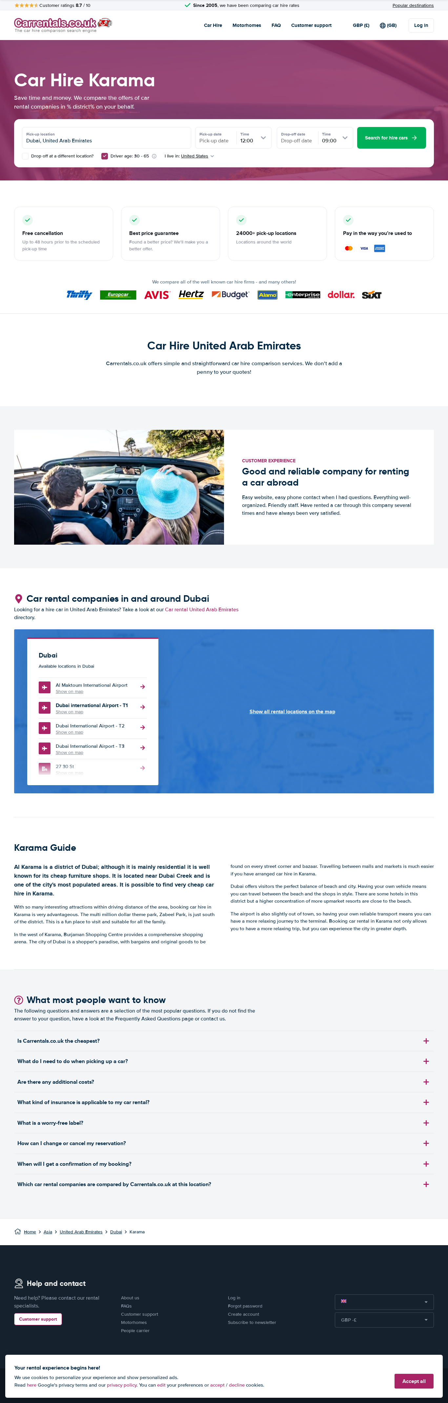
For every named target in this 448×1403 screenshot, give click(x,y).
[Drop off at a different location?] (25, 156)
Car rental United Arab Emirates (201, 609)
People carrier (135, 1330)
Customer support (311, 25)
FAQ (276, 25)
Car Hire (213, 25)
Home (30, 1232)
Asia (48, 1232)
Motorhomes (247, 25)
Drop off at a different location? (61, 156)
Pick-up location (40, 134)
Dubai (116, 1232)
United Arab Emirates (81, 1232)
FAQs (126, 1306)
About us (130, 1298)
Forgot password (245, 1306)
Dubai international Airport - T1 (92, 705)
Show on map (69, 691)
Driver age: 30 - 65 (130, 156)
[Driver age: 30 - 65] (104, 156)
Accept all (414, 1381)
